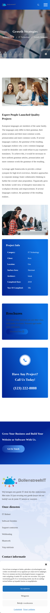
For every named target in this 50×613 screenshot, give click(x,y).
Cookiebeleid (18, 609)
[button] (46, 564)
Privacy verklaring (29, 609)
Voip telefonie (8, 547)
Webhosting (7, 534)
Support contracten (10, 527)
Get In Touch (13, 449)
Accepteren (25, 589)
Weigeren (25, 596)
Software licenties (9, 521)
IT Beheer (6, 514)
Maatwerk (6, 541)
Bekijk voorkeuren (25, 603)
